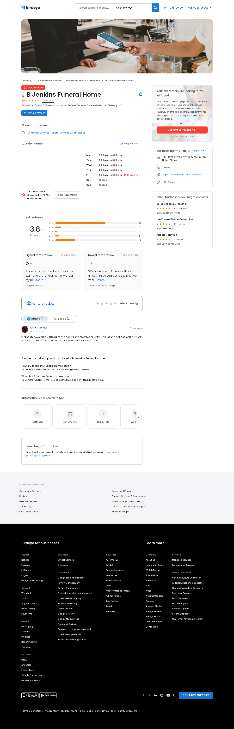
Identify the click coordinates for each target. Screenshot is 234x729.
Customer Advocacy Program (187, 618)
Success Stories (154, 606)
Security (65, 710)
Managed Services (181, 559)
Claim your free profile (182, 130)
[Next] (139, 417)
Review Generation (68, 588)
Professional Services (183, 565)
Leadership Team (155, 565)
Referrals (26, 570)
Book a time (152, 575)
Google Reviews (66, 613)
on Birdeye (42, 327)
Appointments (29, 603)
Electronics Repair (29, 511)
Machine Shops (120, 511)
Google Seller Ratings (32, 580)
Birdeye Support (180, 608)
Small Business (66, 559)
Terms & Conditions (32, 710)
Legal (108, 585)
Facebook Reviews (67, 624)
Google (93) (65, 318)
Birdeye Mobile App (31, 680)
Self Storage (26, 506)
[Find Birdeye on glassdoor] (174, 695)
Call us (166, 167)
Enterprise (63, 565)
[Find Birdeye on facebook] (143, 695)
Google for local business (71, 577)
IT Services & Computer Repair (129, 506)
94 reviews (48, 100)
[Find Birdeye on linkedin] (155, 695)
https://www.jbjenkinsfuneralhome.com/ (185, 174)
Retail (109, 606)
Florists (23, 496)
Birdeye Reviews (154, 611)
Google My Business (68, 618)
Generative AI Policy (105, 710)
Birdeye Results (154, 616)
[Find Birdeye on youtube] (168, 695)
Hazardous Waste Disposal (127, 501)
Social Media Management (72, 639)
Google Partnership (31, 675)
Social (24, 598)
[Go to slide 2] (183, 123)
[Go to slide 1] (181, 123)
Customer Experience (69, 634)
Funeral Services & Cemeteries (83, 80)
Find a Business (180, 598)
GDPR (74, 710)
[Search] (155, 7)
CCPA (90, 710)
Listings (25, 559)
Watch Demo (153, 570)
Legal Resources (154, 621)
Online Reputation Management (75, 593)
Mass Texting (28, 608)
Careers (150, 601)
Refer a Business (181, 613)
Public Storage (113, 595)
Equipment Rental (121, 491)
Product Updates (154, 595)
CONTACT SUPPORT (195, 695)
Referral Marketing (67, 603)
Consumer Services (51, 80)
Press (148, 590)
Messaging (27, 626)
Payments (26, 613)
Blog (148, 585)
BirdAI (24, 659)
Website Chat (65, 608)
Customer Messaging (69, 598)
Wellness (110, 611)
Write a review (173, 8)
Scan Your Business (182, 593)
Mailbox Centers (28, 501)
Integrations (28, 670)
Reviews (25, 565)
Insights (25, 636)
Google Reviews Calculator (186, 577)
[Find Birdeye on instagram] (161, 695)
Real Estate (112, 601)
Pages (24, 575)
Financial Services (115, 570)
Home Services (113, 580)
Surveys (25, 631)
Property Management (118, 590)
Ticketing (26, 647)
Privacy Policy (52, 710)
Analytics (26, 664)
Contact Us (152, 626)
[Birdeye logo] (31, 7)
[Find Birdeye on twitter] (149, 695)
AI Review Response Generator (188, 582)
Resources (151, 580)
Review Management (69, 582)
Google (171, 182)
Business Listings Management (74, 629)
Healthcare (111, 575)
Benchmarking (29, 641)
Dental (109, 565)
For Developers (180, 603)
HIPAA (82, 710)
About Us (150, 559)
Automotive (112, 559)
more (39, 280)
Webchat (26, 593)
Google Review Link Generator (188, 588)
